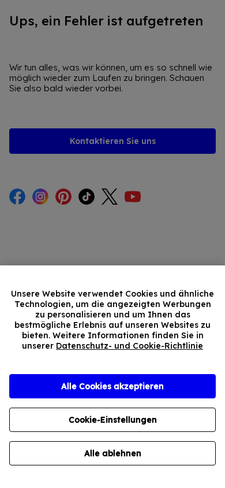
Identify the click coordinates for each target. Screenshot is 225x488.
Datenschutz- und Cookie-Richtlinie (129, 346)
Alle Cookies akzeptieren (112, 386)
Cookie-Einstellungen (113, 420)
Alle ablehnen (112, 453)
